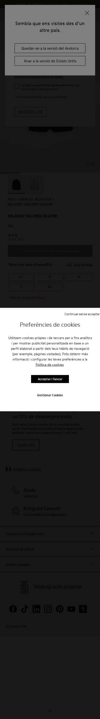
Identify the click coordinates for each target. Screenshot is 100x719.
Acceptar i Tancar (50, 379)
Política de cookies (50, 364)
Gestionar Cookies (50, 395)
